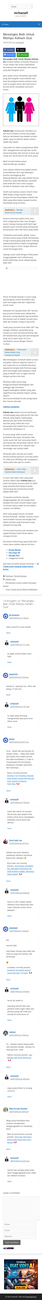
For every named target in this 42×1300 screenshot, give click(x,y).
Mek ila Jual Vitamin (18, 1108)
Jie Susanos (14, 615)
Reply (8, 633)
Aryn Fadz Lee (15, 840)
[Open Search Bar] (39, 24)
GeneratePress (31, 1297)
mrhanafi (21, 13)
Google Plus (14, 555)
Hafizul (12, 1032)
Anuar (12, 739)
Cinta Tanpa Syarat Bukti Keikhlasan (21, 589)
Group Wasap (15, 550)
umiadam (13, 928)
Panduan (9, 576)
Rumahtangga (20, 576)
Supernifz (13, 674)
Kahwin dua (11, 579)
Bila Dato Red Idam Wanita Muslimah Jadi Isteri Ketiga (19, 1140)
